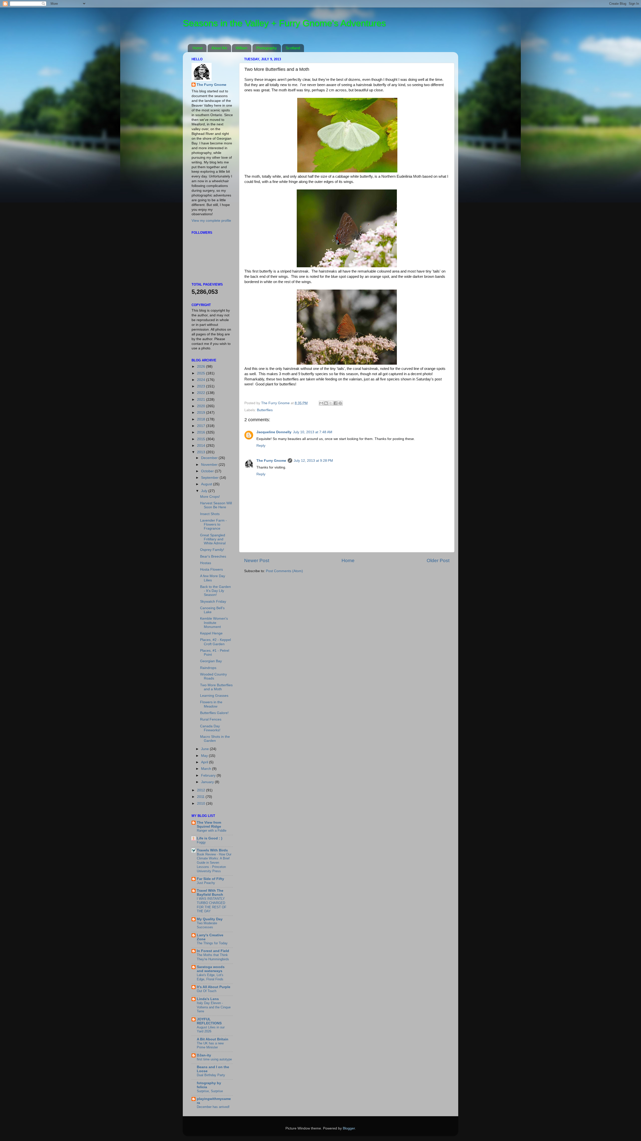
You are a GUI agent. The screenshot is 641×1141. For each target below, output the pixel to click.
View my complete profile (211, 220)
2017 (201, 426)
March (206, 769)
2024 (201, 380)
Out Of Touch (206, 991)
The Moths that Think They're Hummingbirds (213, 957)
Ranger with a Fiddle (211, 830)
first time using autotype (214, 1059)
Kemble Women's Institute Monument (214, 622)
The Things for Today (212, 943)
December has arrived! (213, 1107)
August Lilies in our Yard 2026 (211, 1029)
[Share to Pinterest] (340, 403)
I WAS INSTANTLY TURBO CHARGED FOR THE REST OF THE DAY (211, 905)
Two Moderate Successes (207, 925)
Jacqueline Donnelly (273, 432)
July (204, 491)
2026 (201, 366)
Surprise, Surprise (210, 1091)
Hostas (205, 563)
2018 (201, 419)
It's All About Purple (213, 987)
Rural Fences (210, 719)
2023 (201, 386)
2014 (201, 445)
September (210, 478)
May (205, 756)
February (209, 775)
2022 (201, 393)
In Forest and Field (213, 951)
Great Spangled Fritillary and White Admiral (213, 539)
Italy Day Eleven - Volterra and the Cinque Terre (214, 1007)
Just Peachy (206, 883)
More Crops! (210, 497)
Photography (266, 48)
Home (198, 48)
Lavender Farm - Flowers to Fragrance (213, 524)
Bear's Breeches (213, 556)
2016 (201, 432)
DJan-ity (204, 1055)
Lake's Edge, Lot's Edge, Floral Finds (210, 977)
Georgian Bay (211, 661)
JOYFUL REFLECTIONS (209, 1021)
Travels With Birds (212, 850)
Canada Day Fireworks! (210, 728)
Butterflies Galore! (214, 713)
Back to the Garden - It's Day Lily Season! (215, 591)
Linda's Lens (208, 999)
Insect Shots (210, 514)
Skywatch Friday (213, 601)
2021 (201, 399)
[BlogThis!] (326, 403)
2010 (201, 803)
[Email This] (321, 403)
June (205, 749)
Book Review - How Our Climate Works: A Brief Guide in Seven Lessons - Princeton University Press (214, 862)
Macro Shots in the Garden (215, 739)
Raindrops (208, 668)
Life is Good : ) (209, 838)
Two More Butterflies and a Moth (216, 687)
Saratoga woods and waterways (211, 969)
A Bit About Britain (212, 1039)
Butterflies (265, 410)
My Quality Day (210, 919)
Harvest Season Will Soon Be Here (216, 505)
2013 (201, 452)
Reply (260, 445)
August (207, 484)
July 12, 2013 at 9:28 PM (313, 461)
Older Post (438, 560)
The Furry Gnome (271, 461)
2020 (201, 406)
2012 (201, 790)
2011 (201, 797)
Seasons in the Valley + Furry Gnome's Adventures (284, 23)
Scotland (293, 48)
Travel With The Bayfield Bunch (210, 892)
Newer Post (256, 560)
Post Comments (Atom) (284, 571)
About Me (219, 48)
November (210, 465)
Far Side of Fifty (210, 879)
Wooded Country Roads (213, 676)
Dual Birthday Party (211, 1075)
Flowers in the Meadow (211, 704)
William (241, 48)
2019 (201, 412)
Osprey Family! (212, 550)
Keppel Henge (211, 633)
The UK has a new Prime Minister (210, 1045)
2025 (201, 373)
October (208, 471)
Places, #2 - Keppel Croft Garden (215, 642)
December (210, 458)
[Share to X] (330, 403)
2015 (201, 439)
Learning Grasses (214, 696)
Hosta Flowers (211, 569)
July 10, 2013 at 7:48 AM (312, 432)
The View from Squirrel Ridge (209, 824)
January (208, 782)
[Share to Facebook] (335, 403)
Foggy (201, 842)
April (205, 762)
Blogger (349, 1128)
